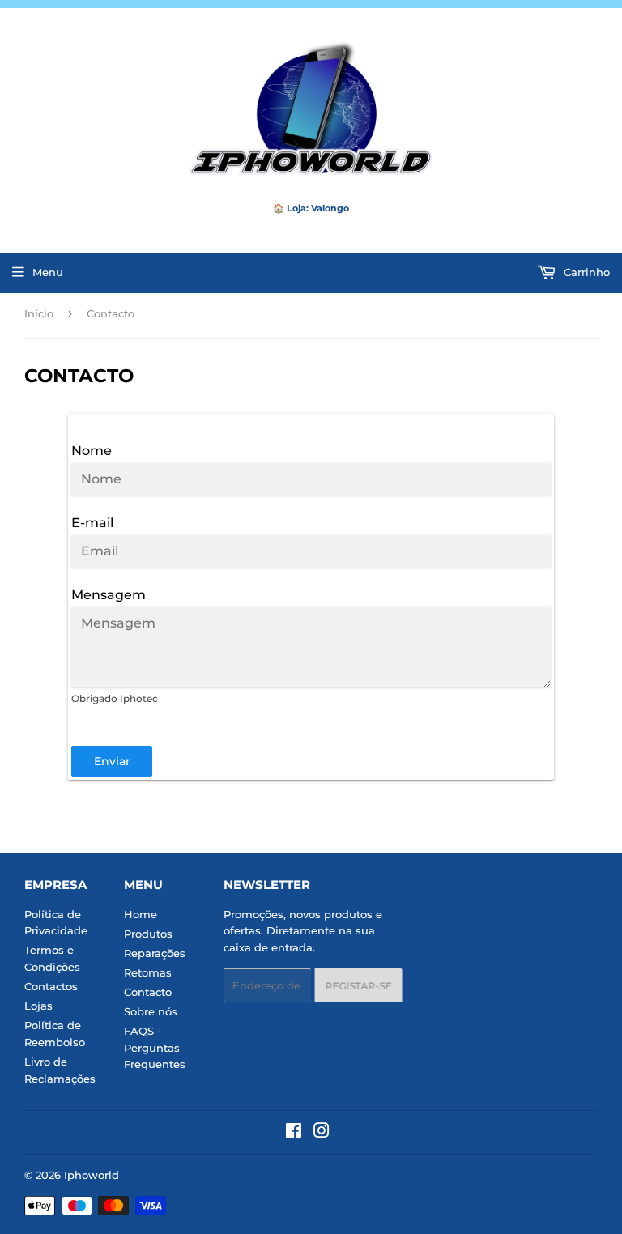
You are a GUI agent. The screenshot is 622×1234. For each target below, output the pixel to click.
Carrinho (585, 272)
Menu (47, 272)
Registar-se (355, 986)
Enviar (112, 761)
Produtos (148, 933)
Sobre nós (150, 1011)
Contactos (51, 986)
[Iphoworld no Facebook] (293, 1132)
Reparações (154, 953)
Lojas (38, 1005)
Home (140, 914)
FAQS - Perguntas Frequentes (154, 1047)
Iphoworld (91, 1174)
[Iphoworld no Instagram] (321, 1132)
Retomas (148, 972)
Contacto (148, 991)
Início (38, 313)
